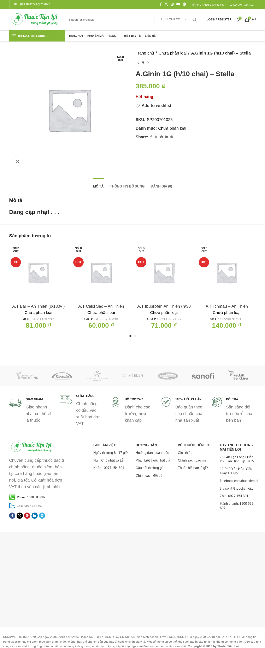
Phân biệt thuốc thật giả (153, 460)
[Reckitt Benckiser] (238, 376)
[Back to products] (143, 63)
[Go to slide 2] (135, 336)
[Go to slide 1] (130, 336)
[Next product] (148, 63)
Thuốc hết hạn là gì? (193, 468)
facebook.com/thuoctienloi (238, 481)
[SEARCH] (194, 19)
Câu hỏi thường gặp (150, 468)
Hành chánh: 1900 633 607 (209, 4)
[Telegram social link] (172, 137)
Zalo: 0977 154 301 (234, 496)
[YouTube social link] (178, 4)
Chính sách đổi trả (149, 475)
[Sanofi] (202, 376)
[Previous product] (138, 63)
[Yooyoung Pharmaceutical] (26, 376)
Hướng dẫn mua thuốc (152, 453)
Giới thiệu (185, 453)
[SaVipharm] (167, 376)
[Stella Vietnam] (132, 376)
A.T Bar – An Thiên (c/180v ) (38, 306)
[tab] (98, 184)
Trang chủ (145, 53)
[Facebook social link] (160, 4)
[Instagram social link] (172, 4)
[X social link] (166, 4)
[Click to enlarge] (17, 161)
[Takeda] (62, 376)
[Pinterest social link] (185, 4)
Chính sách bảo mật (192, 460)
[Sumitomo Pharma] (97, 376)
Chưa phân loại (173, 53)
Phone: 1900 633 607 (31, 497)
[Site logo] (35, 19)
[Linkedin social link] (166, 137)
